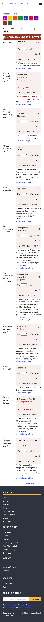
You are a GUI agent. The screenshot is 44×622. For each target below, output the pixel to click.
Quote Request (9, 511)
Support (6, 518)
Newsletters (7, 583)
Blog (4, 587)
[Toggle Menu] (40, 3)
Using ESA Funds (9, 567)
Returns (6, 570)
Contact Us (7, 563)
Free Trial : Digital (10, 546)
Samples (6, 508)
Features (6, 498)
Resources (7, 522)
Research (6, 501)
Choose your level (10, 14)
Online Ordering (9, 515)
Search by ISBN (9, 29)
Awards (6, 536)
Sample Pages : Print (11, 543)
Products (6, 504)
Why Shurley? (8, 532)
